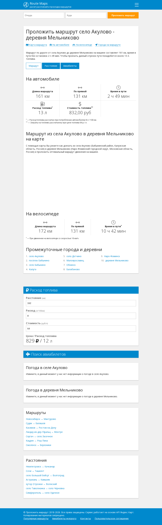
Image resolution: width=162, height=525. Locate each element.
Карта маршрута (37, 44)
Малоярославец (75, 260)
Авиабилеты (70, 65)
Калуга (32, 269)
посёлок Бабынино (39, 260)
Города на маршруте (109, 44)
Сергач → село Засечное (39, 436)
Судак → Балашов (35, 423)
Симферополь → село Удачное (42, 492)
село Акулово (36, 256)
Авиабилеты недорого (64, 518)
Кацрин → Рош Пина (37, 440)
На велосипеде (83, 44)
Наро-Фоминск (112, 256)
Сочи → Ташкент (35, 470)
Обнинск (71, 264)
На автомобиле (60, 44)
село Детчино (73, 256)
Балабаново (73, 269)
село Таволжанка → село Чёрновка (45, 488)
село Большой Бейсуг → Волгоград (45, 475)
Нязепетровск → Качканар (40, 466)
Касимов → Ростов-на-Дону (41, 427)
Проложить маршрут (123, 15)
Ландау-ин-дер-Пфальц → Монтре (44, 431)
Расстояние (51, 65)
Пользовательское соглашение (112, 518)
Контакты (85, 518)
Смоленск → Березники (38, 445)
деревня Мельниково (116, 260)
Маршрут (34, 65)
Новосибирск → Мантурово (41, 418)
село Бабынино (37, 264)
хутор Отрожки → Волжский (41, 484)
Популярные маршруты (35, 518)
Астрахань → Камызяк (38, 479)
